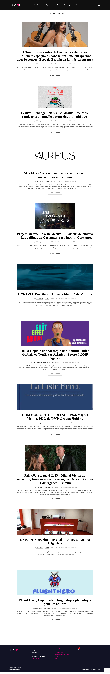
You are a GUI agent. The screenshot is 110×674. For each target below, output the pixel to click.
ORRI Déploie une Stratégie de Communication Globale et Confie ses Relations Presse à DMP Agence (54, 354)
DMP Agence (39, 63)
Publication (58, 658)
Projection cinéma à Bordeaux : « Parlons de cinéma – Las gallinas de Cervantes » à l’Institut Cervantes (55, 235)
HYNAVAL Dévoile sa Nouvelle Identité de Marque (55, 294)
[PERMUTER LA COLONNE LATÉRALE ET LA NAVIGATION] (99, 5)
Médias (57, 5)
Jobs (84, 5)
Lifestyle (47, 181)
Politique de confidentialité (62, 654)
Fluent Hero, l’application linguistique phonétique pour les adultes (55, 602)
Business (47, 298)
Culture (47, 63)
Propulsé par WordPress (14, 669)
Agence (48, 5)
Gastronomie (49, 362)
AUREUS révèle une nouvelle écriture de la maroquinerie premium (55, 175)
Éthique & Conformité (60, 652)
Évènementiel (47, 487)
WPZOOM (98, 669)
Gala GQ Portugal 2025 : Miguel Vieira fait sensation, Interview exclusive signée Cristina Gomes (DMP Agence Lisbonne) (55, 479)
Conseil (57, 656)
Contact (78, 5)
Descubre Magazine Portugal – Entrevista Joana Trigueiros (55, 541)
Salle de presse (68, 5)
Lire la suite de (56, 75)
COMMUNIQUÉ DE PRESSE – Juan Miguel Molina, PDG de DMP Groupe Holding (55, 416)
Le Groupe (38, 5)
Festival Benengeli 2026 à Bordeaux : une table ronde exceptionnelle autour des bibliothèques (55, 114)
